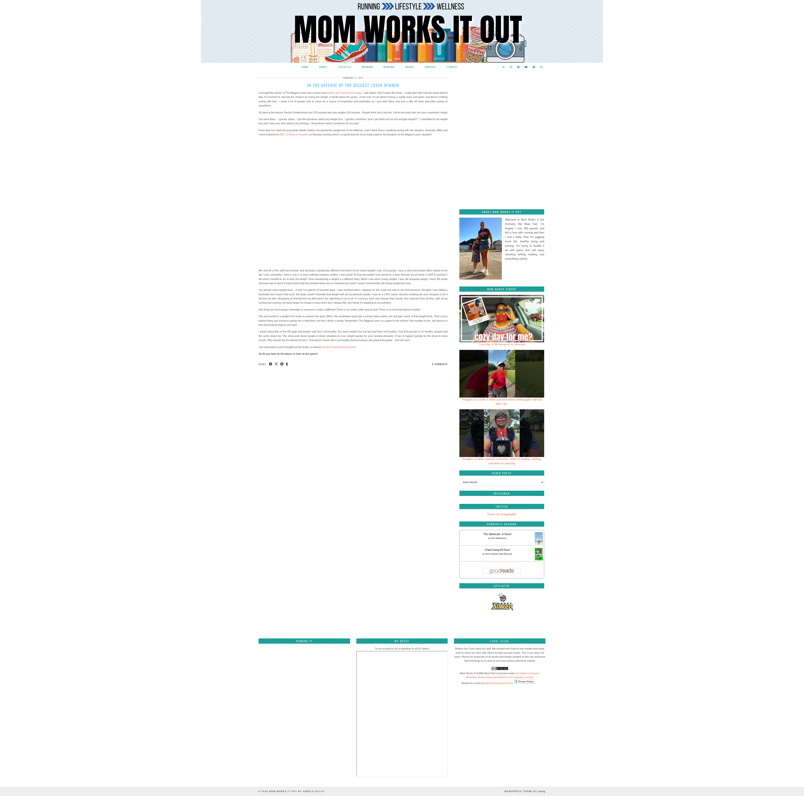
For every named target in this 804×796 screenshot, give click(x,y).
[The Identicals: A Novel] (539, 544)
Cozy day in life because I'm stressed (502, 344)
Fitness (452, 67)
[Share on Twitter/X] (276, 364)
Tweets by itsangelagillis (502, 514)
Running (367, 67)
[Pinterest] (518, 67)
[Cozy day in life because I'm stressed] (501, 319)
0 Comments (440, 364)
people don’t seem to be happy (344, 92)
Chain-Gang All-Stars (497, 549)
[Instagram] (511, 67)
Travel (409, 67)
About (323, 67)
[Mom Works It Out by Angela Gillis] (402, 31)
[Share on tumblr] (287, 364)
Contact (430, 67)
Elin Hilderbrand (498, 538)
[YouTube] (526, 67)
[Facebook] (534, 67)
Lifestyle (344, 67)
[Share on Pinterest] (282, 364)
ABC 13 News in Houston (294, 134)
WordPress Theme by (524, 791)
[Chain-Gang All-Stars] (539, 559)
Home (305, 67)
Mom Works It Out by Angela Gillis (296, 791)
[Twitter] (503, 67)
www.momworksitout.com (498, 683)
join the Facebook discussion (338, 347)
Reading (389, 67)
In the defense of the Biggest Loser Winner (353, 85)
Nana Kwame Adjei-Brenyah (498, 554)
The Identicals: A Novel (497, 534)
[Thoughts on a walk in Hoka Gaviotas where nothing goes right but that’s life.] (501, 374)
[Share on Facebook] (271, 364)
